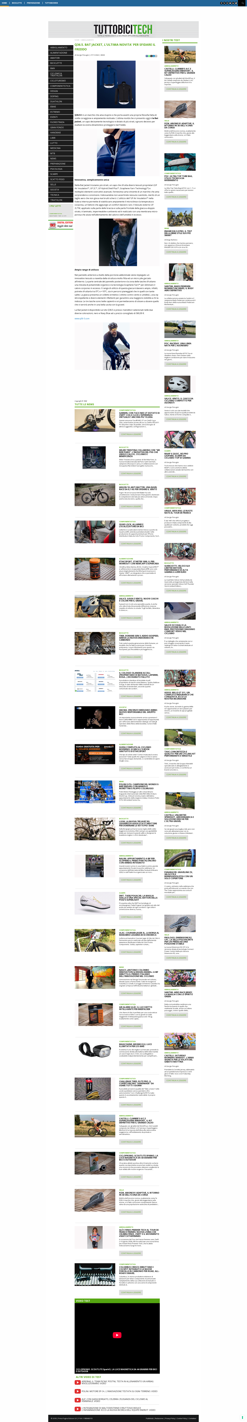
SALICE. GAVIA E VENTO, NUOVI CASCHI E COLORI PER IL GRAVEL (138, 599)
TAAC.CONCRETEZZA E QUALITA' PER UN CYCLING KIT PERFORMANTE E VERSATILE (180, 753)
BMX (52, 68)
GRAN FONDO (57, 127)
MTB (52, 153)
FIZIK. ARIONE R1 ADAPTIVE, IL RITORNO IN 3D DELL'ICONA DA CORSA (139, 1193)
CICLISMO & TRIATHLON (56, 74)
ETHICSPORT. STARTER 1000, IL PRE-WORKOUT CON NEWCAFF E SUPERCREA (139, 562)
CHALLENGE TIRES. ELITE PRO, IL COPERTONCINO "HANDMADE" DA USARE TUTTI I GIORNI (136, 1083)
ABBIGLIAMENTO (58, 47)
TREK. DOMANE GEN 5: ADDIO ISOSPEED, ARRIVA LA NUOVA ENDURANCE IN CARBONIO (139, 637)
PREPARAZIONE (33, 3)
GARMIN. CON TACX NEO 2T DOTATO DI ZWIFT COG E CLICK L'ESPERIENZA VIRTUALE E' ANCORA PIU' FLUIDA (139, 415)
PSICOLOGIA (56, 169)
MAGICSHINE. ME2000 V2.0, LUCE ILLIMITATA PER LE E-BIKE (135, 1045)
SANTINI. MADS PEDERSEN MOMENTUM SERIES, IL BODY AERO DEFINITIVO (178, 288)
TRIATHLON (56, 200)
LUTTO (53, 143)
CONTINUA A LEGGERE (131, 434)
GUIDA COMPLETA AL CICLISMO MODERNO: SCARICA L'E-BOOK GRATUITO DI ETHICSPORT (135, 749)
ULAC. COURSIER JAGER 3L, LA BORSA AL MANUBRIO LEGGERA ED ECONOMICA (139, 933)
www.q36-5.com (82, 318)
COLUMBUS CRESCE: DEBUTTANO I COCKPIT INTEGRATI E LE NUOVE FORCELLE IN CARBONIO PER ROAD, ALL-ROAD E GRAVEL (139, 1270)
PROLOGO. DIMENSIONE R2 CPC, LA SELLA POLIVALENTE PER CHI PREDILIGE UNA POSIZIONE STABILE (178, 940)
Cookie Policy (182, 1418)
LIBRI (52, 137)
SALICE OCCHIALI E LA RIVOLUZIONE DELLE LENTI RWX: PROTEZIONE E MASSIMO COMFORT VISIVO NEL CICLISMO (179, 629)
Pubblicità (149, 1418)
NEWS (53, 158)
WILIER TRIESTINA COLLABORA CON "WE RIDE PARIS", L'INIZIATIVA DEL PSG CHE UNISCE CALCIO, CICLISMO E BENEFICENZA (139, 453)
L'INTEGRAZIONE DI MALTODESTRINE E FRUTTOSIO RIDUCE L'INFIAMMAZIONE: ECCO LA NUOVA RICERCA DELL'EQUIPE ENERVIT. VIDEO (118, 1409)
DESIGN (54, 91)
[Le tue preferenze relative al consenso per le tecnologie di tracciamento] (242, 1417)
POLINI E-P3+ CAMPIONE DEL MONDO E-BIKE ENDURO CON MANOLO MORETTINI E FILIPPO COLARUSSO (139, 786)
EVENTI (54, 117)
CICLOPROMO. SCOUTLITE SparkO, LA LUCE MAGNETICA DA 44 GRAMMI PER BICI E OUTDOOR (116, 1370)
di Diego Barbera (170, 240)
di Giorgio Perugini (82, 55)
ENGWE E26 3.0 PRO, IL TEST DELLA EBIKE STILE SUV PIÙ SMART (178, 233)
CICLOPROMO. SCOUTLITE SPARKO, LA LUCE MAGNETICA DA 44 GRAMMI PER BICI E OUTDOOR (138, 1157)
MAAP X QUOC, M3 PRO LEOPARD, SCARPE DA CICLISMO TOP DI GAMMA (177, 455)
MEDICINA (55, 148)
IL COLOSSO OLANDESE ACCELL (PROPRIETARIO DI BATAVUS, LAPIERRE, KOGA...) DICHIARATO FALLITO (138, 674)
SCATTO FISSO (57, 179)
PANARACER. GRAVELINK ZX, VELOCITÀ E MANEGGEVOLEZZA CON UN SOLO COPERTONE (178, 875)
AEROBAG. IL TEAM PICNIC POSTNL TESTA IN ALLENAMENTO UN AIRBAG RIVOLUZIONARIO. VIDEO (117, 1382)
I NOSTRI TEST (171, 40)
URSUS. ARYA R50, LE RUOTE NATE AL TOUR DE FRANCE (178, 511)
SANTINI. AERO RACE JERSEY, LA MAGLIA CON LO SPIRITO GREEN (178, 994)
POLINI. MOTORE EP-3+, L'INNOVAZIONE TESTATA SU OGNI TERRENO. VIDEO (119, 1391)
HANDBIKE (55, 132)
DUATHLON (56, 101)
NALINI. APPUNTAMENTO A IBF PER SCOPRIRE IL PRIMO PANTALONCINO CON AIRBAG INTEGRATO (137, 860)
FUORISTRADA (57, 122)
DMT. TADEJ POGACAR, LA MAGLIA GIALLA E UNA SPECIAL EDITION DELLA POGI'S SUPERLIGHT (138, 897)
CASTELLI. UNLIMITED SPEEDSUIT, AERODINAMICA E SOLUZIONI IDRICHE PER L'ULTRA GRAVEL (179, 818)
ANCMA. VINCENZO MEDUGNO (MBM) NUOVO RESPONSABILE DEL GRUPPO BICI (138, 712)
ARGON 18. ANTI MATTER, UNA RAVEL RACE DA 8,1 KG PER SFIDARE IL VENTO (138, 488)
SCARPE (54, 174)
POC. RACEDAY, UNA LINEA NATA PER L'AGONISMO (177, 344)
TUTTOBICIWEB (51, 3)
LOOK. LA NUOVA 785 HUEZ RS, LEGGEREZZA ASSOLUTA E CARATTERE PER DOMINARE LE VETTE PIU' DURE (138, 823)
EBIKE (53, 106)
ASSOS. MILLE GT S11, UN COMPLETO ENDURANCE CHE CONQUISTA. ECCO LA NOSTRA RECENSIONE (178, 695)
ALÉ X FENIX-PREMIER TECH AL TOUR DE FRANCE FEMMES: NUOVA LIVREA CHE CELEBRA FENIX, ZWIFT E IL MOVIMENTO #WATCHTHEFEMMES (139, 1232)
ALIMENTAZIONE (58, 52)
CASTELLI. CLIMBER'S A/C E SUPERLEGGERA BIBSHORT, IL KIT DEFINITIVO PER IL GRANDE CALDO (136, 1120)
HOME (4, 3)
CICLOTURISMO (58, 80)
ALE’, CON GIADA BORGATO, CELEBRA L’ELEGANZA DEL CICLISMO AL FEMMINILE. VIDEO (115, 1400)
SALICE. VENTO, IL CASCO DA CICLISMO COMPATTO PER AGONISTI (178, 400)
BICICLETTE (17, 3)
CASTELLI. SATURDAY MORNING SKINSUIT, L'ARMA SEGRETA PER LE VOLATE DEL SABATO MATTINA (179, 1058)
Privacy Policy (170, 1418)
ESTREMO (55, 112)
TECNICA (54, 195)
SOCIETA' (54, 189)
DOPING (54, 96)
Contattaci (192, 1418)
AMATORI (55, 58)
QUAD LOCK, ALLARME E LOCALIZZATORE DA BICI (131, 525)
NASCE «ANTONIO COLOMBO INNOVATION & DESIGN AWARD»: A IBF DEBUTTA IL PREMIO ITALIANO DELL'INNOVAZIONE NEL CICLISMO (138, 973)
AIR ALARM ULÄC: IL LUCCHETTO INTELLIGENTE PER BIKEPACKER (135, 1008)
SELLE (53, 184)
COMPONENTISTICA (60, 86)
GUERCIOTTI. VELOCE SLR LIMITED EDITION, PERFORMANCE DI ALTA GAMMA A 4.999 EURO (177, 568)
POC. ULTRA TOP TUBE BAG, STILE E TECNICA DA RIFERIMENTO (178, 178)
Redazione (159, 1418)
